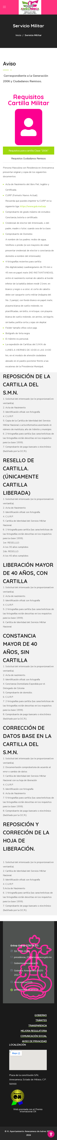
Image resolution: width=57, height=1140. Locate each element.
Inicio (18, 35)
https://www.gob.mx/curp (33, 206)
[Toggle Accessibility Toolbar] (51, 1134)
